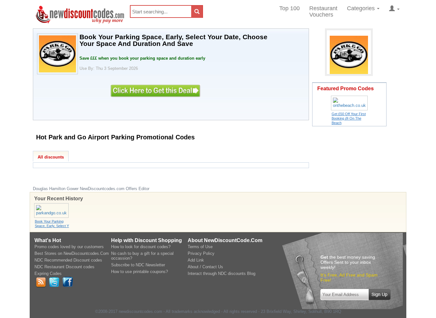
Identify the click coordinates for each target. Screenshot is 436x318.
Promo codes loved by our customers (69, 246)
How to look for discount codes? (140, 246)
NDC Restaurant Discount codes (64, 266)
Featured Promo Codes (345, 88)
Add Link (196, 260)
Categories (361, 8)
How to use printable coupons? (139, 271)
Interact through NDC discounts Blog (221, 273)
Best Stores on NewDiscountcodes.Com (71, 253)
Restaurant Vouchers (323, 11)
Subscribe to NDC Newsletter (138, 265)
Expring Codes (48, 273)
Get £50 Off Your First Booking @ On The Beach (349, 118)
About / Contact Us (205, 266)
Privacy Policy (201, 253)
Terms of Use (200, 246)
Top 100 (289, 8)
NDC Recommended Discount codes (68, 260)
